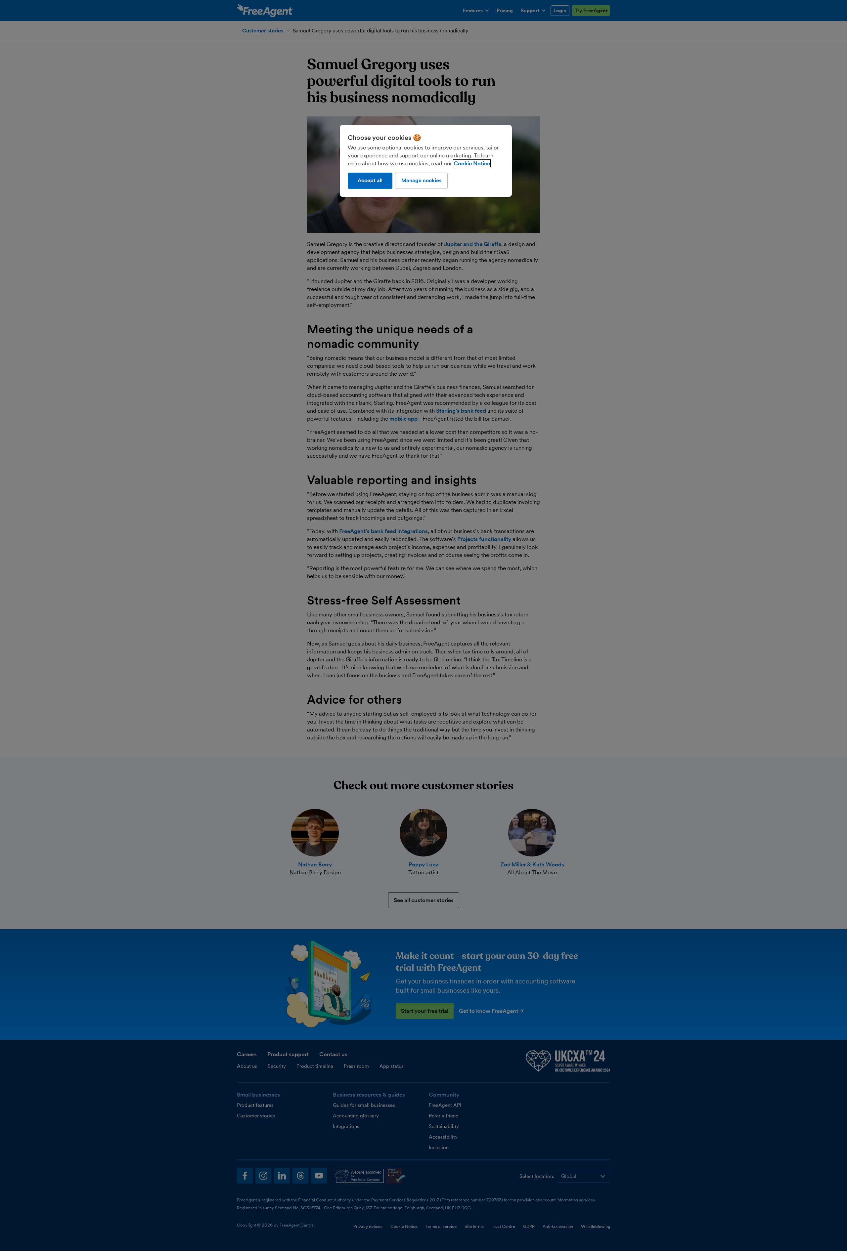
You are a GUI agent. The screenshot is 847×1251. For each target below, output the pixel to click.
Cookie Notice (472, 163)
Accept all (370, 180)
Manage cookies (421, 180)
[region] (426, 160)
